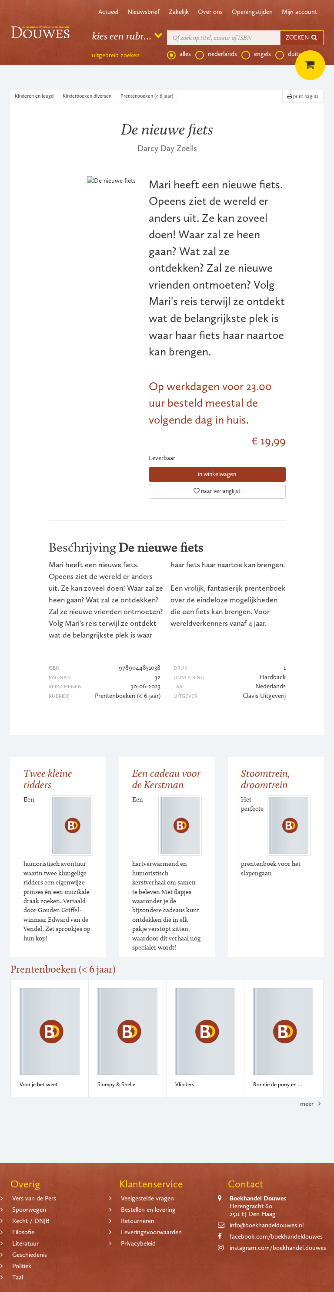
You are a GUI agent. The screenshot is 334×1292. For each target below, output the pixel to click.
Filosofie (23, 1232)
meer (307, 1104)
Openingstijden (252, 12)
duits (294, 54)
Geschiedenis (29, 1255)
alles (185, 54)
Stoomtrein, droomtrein (265, 779)
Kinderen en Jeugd (34, 96)
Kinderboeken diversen (87, 96)
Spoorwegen (29, 1209)
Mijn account (299, 12)
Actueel (108, 12)
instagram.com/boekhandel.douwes (278, 1248)
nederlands (222, 54)
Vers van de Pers (34, 1198)
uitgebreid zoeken (116, 55)
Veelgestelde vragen (147, 1198)
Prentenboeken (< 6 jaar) (146, 96)
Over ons (210, 12)
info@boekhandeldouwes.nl (267, 1225)
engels (262, 54)
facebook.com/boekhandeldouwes (276, 1236)
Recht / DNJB (31, 1221)
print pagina (305, 96)
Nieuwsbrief (143, 12)
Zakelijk (179, 12)
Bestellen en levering (148, 1209)
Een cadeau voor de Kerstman (166, 779)
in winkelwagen (217, 474)
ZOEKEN (298, 37)
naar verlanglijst (220, 491)
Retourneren (137, 1221)
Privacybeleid (138, 1243)
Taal (17, 1277)
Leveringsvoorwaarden (151, 1232)
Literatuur (25, 1243)
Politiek (21, 1266)
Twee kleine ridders (47, 779)
